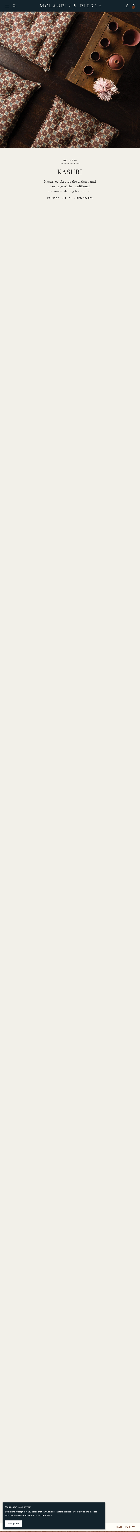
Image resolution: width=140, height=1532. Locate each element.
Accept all (13, 1523)
